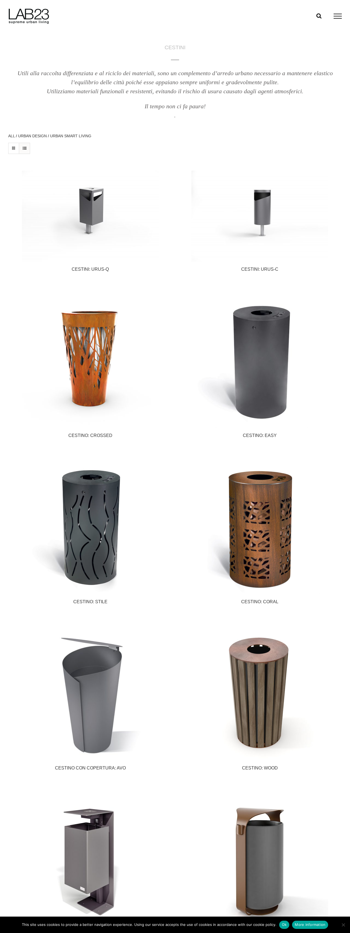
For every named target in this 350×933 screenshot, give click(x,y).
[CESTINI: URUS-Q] (90, 216)
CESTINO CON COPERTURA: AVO (90, 768)
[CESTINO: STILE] (90, 525)
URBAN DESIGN (32, 136)
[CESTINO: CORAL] (260, 525)
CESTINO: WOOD (260, 768)
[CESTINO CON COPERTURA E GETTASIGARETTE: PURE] (90, 858)
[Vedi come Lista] (24, 148)
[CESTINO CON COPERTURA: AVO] (90, 692)
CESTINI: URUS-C (259, 269)
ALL (11, 136)
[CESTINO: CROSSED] (90, 359)
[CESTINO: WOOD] (260, 692)
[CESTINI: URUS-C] (260, 216)
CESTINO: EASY (260, 435)
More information (310, 924)
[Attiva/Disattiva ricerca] (319, 16)
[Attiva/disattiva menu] (338, 16)
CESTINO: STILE (90, 601)
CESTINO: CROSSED (90, 435)
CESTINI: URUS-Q (90, 269)
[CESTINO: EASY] (260, 359)
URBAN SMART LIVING (70, 136)
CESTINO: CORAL (259, 601)
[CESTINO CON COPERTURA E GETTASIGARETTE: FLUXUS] (260, 858)
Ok (284, 924)
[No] (343, 925)
